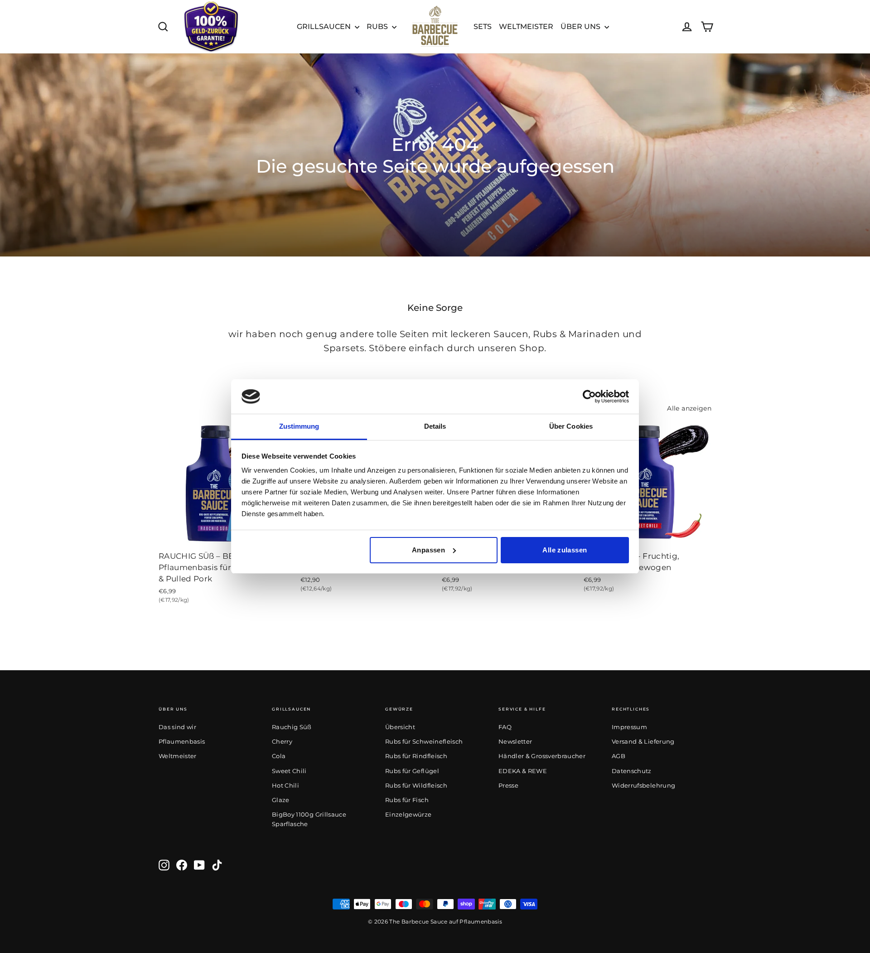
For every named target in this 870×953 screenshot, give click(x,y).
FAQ (505, 726)
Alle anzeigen (689, 408)
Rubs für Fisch (407, 799)
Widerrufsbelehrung (643, 785)
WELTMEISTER (526, 26)
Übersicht (400, 726)
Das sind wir (177, 726)
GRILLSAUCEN (325, 26)
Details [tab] (435, 426)
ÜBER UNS (581, 26)
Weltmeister (178, 755)
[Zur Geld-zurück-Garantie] (211, 26)
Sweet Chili (289, 770)
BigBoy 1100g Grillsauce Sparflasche (309, 819)
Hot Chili (285, 785)
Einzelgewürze (408, 814)
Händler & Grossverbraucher (541, 755)
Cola (278, 755)
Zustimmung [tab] (299, 426)
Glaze (281, 799)
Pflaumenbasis (182, 741)
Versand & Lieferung (643, 741)
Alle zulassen (564, 550)
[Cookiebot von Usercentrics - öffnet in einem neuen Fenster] (589, 396)
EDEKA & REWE (522, 770)
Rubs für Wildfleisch (416, 785)
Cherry (282, 741)
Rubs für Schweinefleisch (424, 741)
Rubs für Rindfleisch (416, 755)
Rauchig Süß (292, 726)
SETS (483, 26)
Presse (508, 785)
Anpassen (428, 550)
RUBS (378, 26)
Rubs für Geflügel (412, 770)
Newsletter (515, 741)
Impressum (629, 726)
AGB (618, 755)
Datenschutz (632, 770)
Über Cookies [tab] (571, 426)
